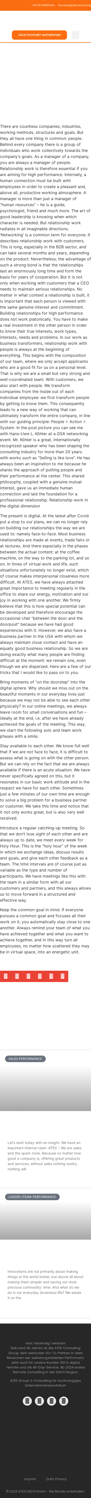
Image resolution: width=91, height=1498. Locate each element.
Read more (17, 1181)
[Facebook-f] (51, 1401)
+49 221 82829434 (43, 5)
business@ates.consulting (74, 5)
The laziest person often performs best (39, 1256)
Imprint (30, 1479)
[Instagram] (39, 1401)
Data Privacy (56, 1479)
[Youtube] (63, 1401)
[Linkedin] (27, 1401)
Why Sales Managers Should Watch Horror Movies (44, 1127)
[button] (75, 35)
